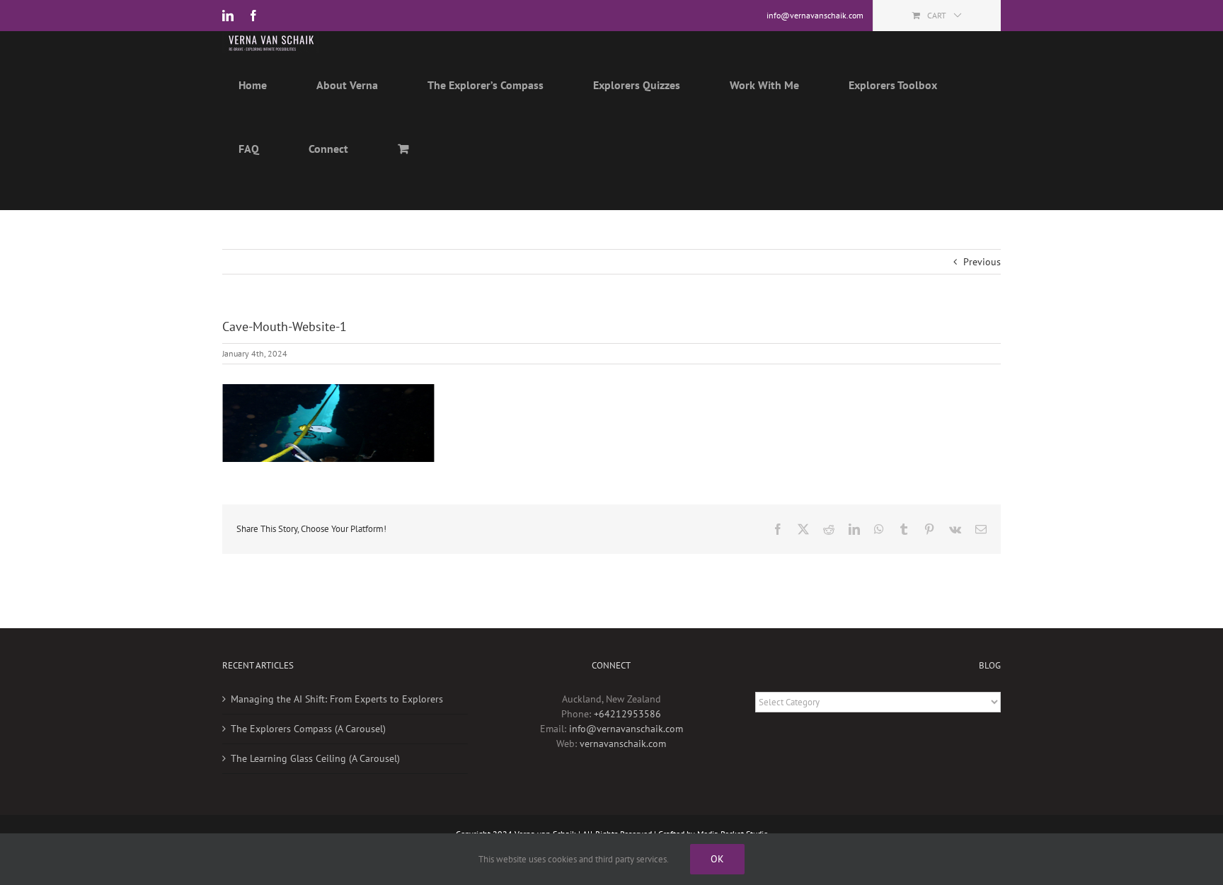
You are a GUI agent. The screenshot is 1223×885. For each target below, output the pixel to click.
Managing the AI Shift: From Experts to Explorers (337, 699)
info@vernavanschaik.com (626, 728)
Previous (982, 261)
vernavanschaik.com (623, 743)
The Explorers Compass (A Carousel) (308, 728)
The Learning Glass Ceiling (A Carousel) (315, 758)
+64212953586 (627, 713)
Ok (717, 858)
